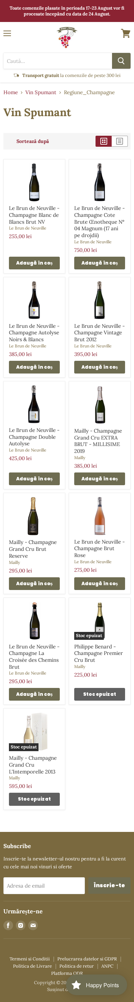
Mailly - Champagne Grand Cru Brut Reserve (33, 549)
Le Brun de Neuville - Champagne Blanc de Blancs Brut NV (34, 215)
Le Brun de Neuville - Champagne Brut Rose (99, 548)
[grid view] (104, 141)
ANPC (107, 966)
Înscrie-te (109, 885)
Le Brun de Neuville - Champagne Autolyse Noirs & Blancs (34, 333)
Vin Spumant (40, 92)
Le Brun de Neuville (27, 228)
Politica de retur (76, 966)
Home (10, 92)
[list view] (120, 141)
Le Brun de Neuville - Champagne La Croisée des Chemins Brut (34, 656)
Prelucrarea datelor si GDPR (87, 959)
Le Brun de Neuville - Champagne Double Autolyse (34, 437)
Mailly (79, 457)
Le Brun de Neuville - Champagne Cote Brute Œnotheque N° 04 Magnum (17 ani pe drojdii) (99, 221)
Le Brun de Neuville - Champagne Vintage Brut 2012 (99, 333)
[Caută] (121, 61)
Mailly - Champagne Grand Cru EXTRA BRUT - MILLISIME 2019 (98, 440)
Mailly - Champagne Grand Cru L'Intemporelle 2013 (33, 765)
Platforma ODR (67, 973)
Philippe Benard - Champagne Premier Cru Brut (98, 653)
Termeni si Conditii (30, 959)
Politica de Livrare (32, 966)
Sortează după (32, 141)
